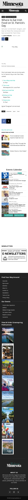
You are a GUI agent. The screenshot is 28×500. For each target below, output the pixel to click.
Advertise (4, 285)
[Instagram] (14, 492)
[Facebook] (3, 39)
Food (7, 14)
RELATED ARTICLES (7, 130)
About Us (4, 288)
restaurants (8, 111)
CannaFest (5, 317)
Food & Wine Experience (8, 305)
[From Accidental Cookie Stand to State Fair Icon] (5, 137)
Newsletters (5, 293)
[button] (2, 11)
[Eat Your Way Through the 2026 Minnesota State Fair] (5, 145)
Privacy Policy (5, 297)
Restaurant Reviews (11, 17)
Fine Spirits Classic (7, 312)
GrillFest (4, 307)
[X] (6, 39)
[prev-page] (3, 159)
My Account (5, 283)
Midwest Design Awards (8, 310)
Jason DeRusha (7, 35)
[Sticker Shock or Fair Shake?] (5, 153)
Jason (14, 111)
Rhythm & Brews (6, 314)
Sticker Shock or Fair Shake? (18, 151)
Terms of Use (5, 295)
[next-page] (5, 159)
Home (3, 14)
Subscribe (4, 281)
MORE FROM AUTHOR (8, 132)
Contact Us (5, 290)
